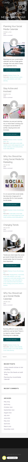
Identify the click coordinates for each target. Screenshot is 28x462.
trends (16, 283)
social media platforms (8, 148)
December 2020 (9, 429)
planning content (18, 77)
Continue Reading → (12, 70)
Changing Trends (11, 225)
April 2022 (7, 423)
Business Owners (12, 75)
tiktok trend (16, 281)
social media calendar (8, 79)
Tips (18, 75)
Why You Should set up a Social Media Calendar (12, 296)
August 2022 (7, 412)
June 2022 (7, 418)
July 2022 (7, 415)
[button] (26, 3)
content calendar (18, 346)
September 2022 (9, 410)
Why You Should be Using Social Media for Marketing (13, 159)
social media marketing (15, 278)
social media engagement (14, 145)
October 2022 (8, 407)
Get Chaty (4, 460)
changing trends (13, 274)
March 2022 (7, 426)
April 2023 (7, 404)
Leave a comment (7, 35)
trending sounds (11, 283)
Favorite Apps (20, 210)
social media (12, 143)
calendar (11, 77)
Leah (4, 33)
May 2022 (7, 421)
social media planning (17, 146)
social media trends (8, 281)
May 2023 (7, 401)
